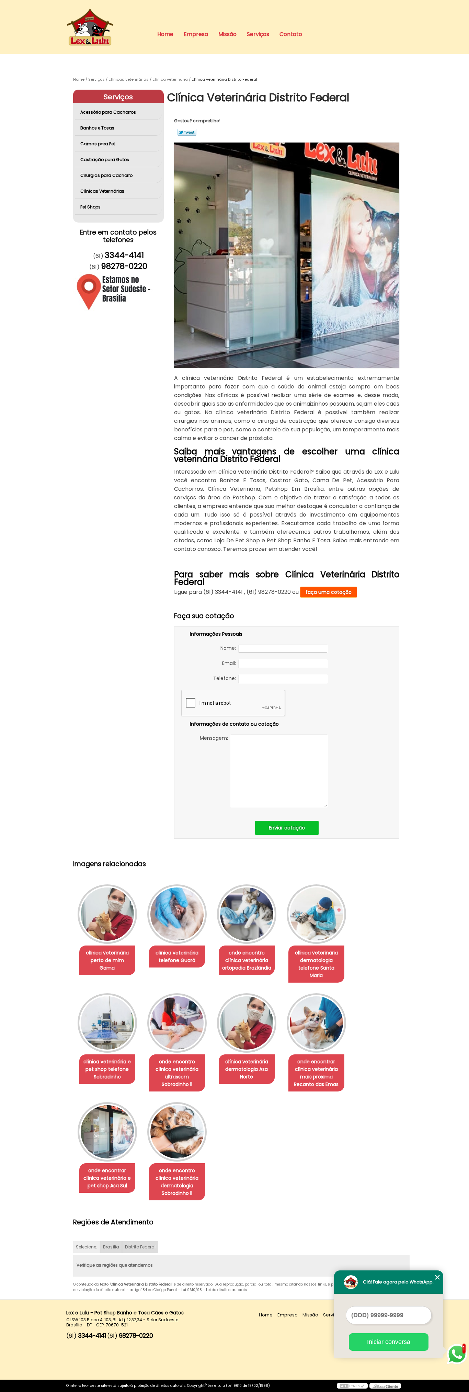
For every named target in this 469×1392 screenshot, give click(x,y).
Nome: (229, 648)
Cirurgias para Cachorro (106, 175)
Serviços (258, 34)
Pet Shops (90, 207)
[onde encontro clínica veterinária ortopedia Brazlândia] (246, 914)
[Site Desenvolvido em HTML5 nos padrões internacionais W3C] (352, 1386)
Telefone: (226, 678)
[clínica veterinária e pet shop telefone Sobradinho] (107, 1023)
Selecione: (86, 1247)
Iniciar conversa (388, 1341)
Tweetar (187, 132)
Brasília (111, 1247)
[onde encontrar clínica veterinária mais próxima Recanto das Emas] (316, 1023)
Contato (290, 34)
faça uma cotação (329, 592)
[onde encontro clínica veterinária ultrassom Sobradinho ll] (177, 1023)
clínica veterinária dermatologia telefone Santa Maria (316, 964)
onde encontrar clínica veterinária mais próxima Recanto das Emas (316, 1073)
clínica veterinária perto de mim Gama (107, 960)
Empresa (196, 34)
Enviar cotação (287, 827)
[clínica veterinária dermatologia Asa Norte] (246, 1023)
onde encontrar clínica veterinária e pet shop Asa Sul (107, 1178)
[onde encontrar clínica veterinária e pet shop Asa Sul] (107, 1132)
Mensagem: (215, 738)
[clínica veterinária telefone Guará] (177, 914)
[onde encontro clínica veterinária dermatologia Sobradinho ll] (177, 1132)
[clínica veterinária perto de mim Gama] (107, 914)
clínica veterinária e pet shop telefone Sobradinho (107, 1069)
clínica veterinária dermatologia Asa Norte (246, 1069)
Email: (230, 663)
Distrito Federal (140, 1247)
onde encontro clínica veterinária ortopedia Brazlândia (246, 960)
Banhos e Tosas (97, 128)
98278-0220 (124, 266)
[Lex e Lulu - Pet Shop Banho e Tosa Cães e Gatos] (105, 13)
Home (165, 34)
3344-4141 (124, 255)
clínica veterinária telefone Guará (177, 956)
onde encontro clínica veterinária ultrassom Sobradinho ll (177, 1073)
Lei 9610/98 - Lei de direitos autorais (214, 1289)
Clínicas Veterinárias (102, 191)
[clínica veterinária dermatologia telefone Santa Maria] (316, 914)
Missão (227, 34)
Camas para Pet (97, 144)
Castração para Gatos (104, 159)
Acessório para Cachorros (108, 112)
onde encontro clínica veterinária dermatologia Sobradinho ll (177, 1182)
